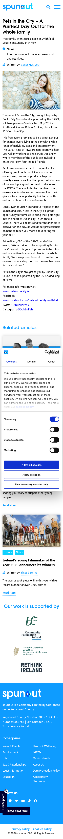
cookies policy (25, 406)
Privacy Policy (20, 829)
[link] (22, 694)
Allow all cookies (31, 464)
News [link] (19, 552)
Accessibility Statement (40, 779)
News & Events (11, 746)
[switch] (54, 429)
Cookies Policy (42, 829)
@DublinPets (21, 305)
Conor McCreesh (30, 65)
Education (8, 777)
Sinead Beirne (29, 573)
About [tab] (51, 361)
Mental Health (41, 758)
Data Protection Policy (46, 771)
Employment (10, 752)
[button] (57, 7)
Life (5, 758)
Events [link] (8, 552)
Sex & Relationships (14, 765)
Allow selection (31, 474)
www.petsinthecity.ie (16, 291)
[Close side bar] (6, 791)
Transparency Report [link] (16, 726)
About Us (38, 765)
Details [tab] (31, 361)
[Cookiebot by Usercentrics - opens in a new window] (45, 352)
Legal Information (13, 771)
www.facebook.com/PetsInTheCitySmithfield (31, 300)
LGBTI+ (37, 752)
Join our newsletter (16, 811)
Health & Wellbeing (44, 746)
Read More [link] (9, 505)
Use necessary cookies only (31, 484)
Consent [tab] (11, 361)
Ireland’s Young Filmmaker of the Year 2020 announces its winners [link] (29, 563)
